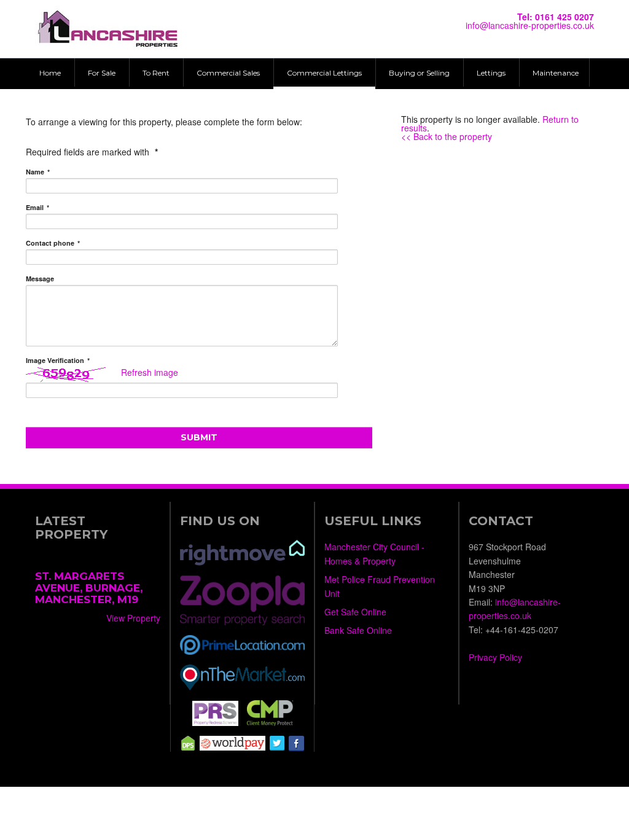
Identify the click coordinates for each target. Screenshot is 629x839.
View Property (133, 618)
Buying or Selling (419, 72)
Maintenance (556, 72)
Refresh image (149, 372)
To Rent (156, 72)
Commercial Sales (228, 72)
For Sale (101, 72)
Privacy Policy (495, 657)
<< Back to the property (446, 136)
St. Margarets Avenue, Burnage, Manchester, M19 (89, 587)
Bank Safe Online (358, 630)
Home (50, 72)
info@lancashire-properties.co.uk (530, 25)
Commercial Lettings (324, 72)
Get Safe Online (355, 612)
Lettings (491, 72)
